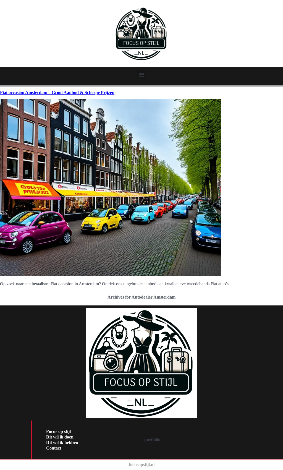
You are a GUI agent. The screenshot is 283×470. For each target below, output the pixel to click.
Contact (53, 448)
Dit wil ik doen (60, 437)
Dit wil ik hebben (62, 442)
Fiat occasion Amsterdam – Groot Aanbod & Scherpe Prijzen (57, 92)
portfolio (152, 439)
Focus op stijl (58, 431)
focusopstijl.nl (141, 464)
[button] (141, 74)
